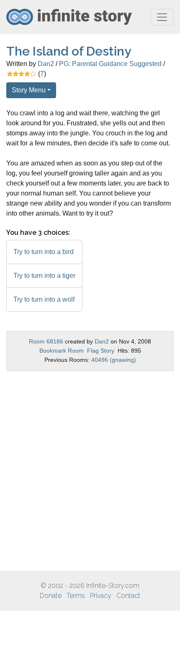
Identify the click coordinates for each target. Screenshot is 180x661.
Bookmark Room (61, 350)
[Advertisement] (90, 471)
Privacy (100, 596)
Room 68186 (46, 341)
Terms (76, 596)
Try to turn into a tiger (44, 275)
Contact (128, 596)
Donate (51, 596)
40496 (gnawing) (113, 359)
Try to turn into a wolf (44, 299)
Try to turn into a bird (43, 251)
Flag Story (100, 350)
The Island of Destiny (68, 51)
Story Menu (29, 90)
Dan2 (46, 63)
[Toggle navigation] (162, 17)
